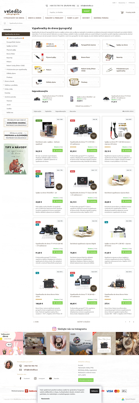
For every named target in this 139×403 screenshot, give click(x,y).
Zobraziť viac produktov (83, 106)
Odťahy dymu (11, 73)
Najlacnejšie (37, 111)
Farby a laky (9, 89)
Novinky (7, 93)
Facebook (27, 378)
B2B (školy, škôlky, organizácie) (87, 370)
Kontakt (80, 365)
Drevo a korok (9, 81)
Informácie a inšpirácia (86, 380)
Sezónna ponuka (10, 97)
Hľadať (87, 11)
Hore (37, 322)
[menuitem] (14, 17)
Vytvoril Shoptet (130, 399)
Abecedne (73, 111)
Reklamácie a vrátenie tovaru (87, 372)
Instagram (42, 378)
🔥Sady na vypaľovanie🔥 (15, 38)
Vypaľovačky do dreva (12, 34)
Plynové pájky (11, 50)
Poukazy (9, 77)
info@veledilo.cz (31, 370)
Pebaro (9, 61)
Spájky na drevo (12, 46)
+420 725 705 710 (30, 366)
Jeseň (9, 104)
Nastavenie (45, 399)
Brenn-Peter (11, 54)
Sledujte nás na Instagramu (72, 328)
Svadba (9, 108)
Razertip (9, 58)
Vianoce (9, 101)
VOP (79, 375)
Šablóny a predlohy (11, 85)
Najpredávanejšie (60, 111)
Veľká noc (10, 112)
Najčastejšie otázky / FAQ (85, 367)
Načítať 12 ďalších (83, 322)
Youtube (56, 378)
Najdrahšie (48, 111)
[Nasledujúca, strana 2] (129, 321)
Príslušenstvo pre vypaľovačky (17, 69)
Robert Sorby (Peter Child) (15, 65)
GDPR (84, 375)
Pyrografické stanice (13, 42)
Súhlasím (94, 391)
